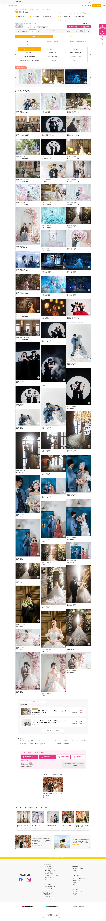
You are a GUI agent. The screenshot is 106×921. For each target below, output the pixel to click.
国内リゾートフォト (49, 16)
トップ (17, 31)
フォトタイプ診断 (49, 873)
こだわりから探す (49, 868)
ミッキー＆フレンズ (75, 60)
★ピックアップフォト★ (52, 49)
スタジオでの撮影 (43, 740)
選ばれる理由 (25, 31)
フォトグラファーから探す (51, 875)
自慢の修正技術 (22, 743)
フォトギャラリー (34, 36)
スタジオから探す (49, 888)
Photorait (53, 915)
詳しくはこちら (67, 2)
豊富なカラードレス (23, 740)
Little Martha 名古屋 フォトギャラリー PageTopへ (54, 857)
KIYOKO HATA (52, 52)
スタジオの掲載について (79, 878)
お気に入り (47, 896)
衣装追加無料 (53, 740)
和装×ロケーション (52, 56)
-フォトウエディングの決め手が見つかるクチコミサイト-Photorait (22, 12)
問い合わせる (24, 760)
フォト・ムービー (32, 31)
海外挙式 (89, 5)
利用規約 (75, 893)
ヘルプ (74, 894)
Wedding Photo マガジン (82, 16)
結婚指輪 (103, 5)
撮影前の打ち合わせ (68, 743)
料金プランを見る (102, 39)
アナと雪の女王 (52, 60)
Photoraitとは (76, 877)
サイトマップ (76, 884)
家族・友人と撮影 (63, 740)
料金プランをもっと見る (53, 730)
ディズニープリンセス (76, 56)
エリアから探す (48, 866)
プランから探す (48, 872)
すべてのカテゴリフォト (29, 49)
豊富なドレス (34, 740)
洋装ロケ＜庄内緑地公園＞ (76, 52)
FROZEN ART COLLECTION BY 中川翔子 (29, 60)
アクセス (88, 31)
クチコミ (46, 31)
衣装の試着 (83, 740)
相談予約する (102, 28)
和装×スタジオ (29, 52)
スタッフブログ (81, 31)
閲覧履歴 (79, 13)
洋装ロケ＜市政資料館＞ (29, 56)
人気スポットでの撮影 (34, 743)
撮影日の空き (102, 34)
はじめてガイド (87, 13)
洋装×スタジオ (76, 49)
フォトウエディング (96, 5)
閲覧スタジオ (48, 894)
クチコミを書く (42, 27)
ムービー (72, 36)
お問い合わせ (76, 880)
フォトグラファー (68, 31)
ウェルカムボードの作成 (56, 743)
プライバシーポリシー (78, 891)
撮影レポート (59, 31)
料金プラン (39, 31)
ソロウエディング (74, 740)
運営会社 (75, 882)
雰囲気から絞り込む (53, 41)
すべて (28, 41)
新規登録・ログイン (62, 13)
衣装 (76, 31)
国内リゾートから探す (50, 879)
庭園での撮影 (44, 743)
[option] (53, 54)
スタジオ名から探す (50, 877)
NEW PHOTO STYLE (65, 16)
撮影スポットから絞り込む (78, 41)
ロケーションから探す (50, 886)
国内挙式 (84, 5)
